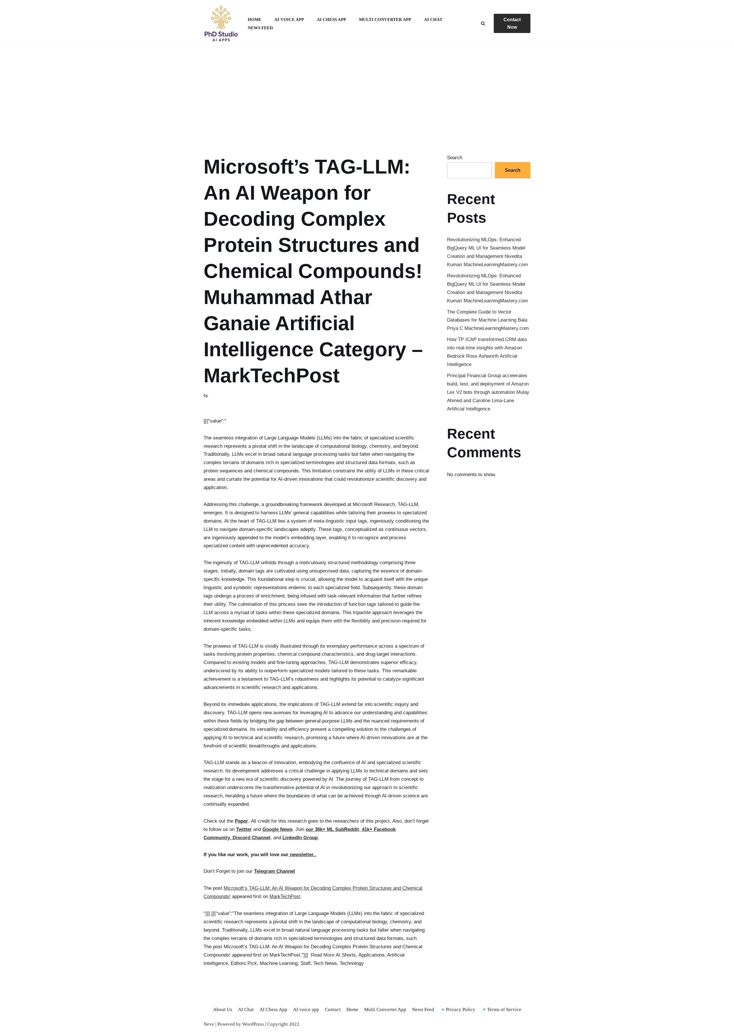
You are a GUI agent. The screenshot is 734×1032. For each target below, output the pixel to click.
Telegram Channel (274, 871)
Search (454, 157)
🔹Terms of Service (501, 1009)
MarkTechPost (285, 896)
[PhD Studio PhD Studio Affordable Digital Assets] (221, 23)
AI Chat (433, 19)
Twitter (244, 829)
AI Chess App (331, 19)
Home (254, 19)
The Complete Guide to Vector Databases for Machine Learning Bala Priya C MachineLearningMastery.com (488, 320)
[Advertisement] (367, 93)
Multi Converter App (385, 19)
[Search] (483, 23)
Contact (333, 1009)
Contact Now (512, 23)
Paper (241, 821)
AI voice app (289, 19)
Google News (277, 829)
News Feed (260, 27)
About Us (222, 1009)
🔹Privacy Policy (457, 1009)
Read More (322, 955)
